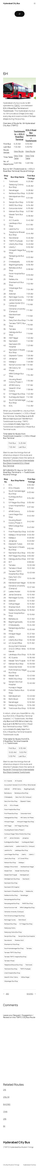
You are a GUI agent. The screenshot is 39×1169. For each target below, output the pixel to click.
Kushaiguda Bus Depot (11, 842)
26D (7, 994)
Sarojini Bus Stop (9, 936)
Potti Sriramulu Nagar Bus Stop (14, 916)
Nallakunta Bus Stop (11, 895)
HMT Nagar (8, 826)
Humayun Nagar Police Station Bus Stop (17, 834)
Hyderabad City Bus (11, 3)
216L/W (6, 1097)
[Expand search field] (20, 14)
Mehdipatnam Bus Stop (12, 879)
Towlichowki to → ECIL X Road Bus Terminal (19, 135)
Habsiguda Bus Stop (10, 817)
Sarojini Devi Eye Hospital (26, 936)
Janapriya (25, 838)
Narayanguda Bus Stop (11, 903)
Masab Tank (8, 871)
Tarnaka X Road (9, 961)
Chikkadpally (8, 797)
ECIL (5, 805)
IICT (5, 838)
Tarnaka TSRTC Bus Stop (12, 952)
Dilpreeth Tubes (25, 801)
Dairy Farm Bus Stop (10, 801)
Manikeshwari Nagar (27, 867)
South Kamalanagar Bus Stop (13, 948)
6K (4, 1126)
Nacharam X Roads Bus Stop (13, 891)
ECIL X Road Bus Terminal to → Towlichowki (31, 135)
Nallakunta (29, 891)
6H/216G (30, 994)
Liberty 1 (31, 854)
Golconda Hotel (26, 813)
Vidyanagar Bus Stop (11, 981)
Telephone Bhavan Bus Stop (13, 965)
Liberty (24, 854)
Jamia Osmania (14, 838)
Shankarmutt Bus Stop (11, 944)
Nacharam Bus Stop (10, 883)
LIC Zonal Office (23, 858)
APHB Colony (17, 789)
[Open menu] (34, 3)
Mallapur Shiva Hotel (11, 867)
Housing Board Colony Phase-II (14, 830)
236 (4, 1119)
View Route (19, 151)
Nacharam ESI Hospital (11, 887)
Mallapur (21, 862)
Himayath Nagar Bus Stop (25, 822)
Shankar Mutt (19, 940)
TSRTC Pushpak (25, 969)
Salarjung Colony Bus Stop (13, 932)
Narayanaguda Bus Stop (12, 899)
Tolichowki (28, 965)
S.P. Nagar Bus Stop (25, 924)
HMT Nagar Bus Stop (21, 826)
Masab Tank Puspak (10, 875)
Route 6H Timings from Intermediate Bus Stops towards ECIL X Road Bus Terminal (18, 463)
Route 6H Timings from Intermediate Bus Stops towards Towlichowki (18, 770)
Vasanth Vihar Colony (11, 977)
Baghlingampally (29, 789)
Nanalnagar (24, 895)
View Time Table (18, 157)
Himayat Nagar (9, 822)
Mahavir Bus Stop (10, 862)
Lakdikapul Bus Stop (21, 850)
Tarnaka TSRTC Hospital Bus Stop (15, 957)
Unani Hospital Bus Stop (12, 973)
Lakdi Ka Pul (8, 850)
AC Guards (18, 781)
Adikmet (7, 789)
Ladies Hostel (8, 846)
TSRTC (17, 105)
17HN (5, 1112)
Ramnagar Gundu (10, 920)
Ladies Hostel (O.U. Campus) (25, 846)
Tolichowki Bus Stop (10, 969)
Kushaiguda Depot (28, 842)
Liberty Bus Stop (9, 858)
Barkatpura (8, 793)
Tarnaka (29, 948)
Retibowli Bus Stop (10, 924)
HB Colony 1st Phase (27, 817)
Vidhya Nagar (25, 977)
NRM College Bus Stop (27, 907)
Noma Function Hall (10, 907)
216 (4, 1090)
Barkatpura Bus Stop (21, 793)
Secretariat (8, 940)
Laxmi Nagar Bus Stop (11, 854)
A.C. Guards (8, 781)
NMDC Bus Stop (27, 903)
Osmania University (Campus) (14, 912)
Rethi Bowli (22, 920)
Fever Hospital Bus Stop (12, 809)
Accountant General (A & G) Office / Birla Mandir (20, 785)
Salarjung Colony (9, 928)
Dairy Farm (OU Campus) (23, 797)
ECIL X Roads (14, 805)
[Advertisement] (19, 45)
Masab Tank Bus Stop (22, 871)
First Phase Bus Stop (11, 813)
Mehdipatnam (24, 875)
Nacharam (26, 879)
